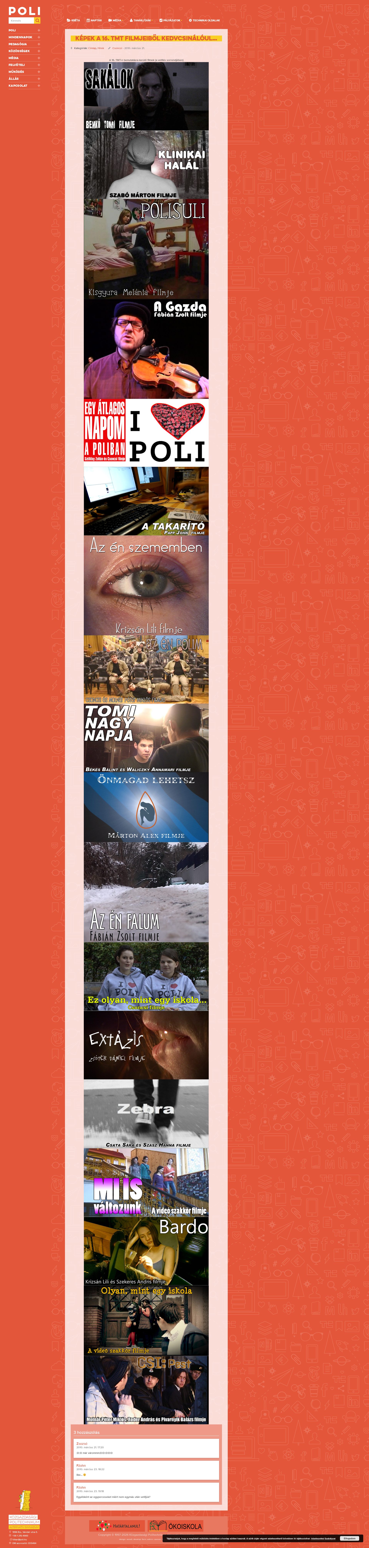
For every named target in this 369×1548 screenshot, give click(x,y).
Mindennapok (20, 37)
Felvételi (17, 65)
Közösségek (19, 51)
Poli (12, 30)
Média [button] (117, 20)
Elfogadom (350, 1538)
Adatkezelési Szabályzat (323, 1538)
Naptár (96, 20)
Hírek (101, 48)
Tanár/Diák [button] (142, 20)
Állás (14, 79)
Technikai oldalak (206, 20)
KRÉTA (75, 20)
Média (14, 58)
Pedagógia (18, 44)
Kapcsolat (18, 86)
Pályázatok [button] (171, 20)
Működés (16, 72)
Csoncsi (117, 48)
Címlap (92, 48)
